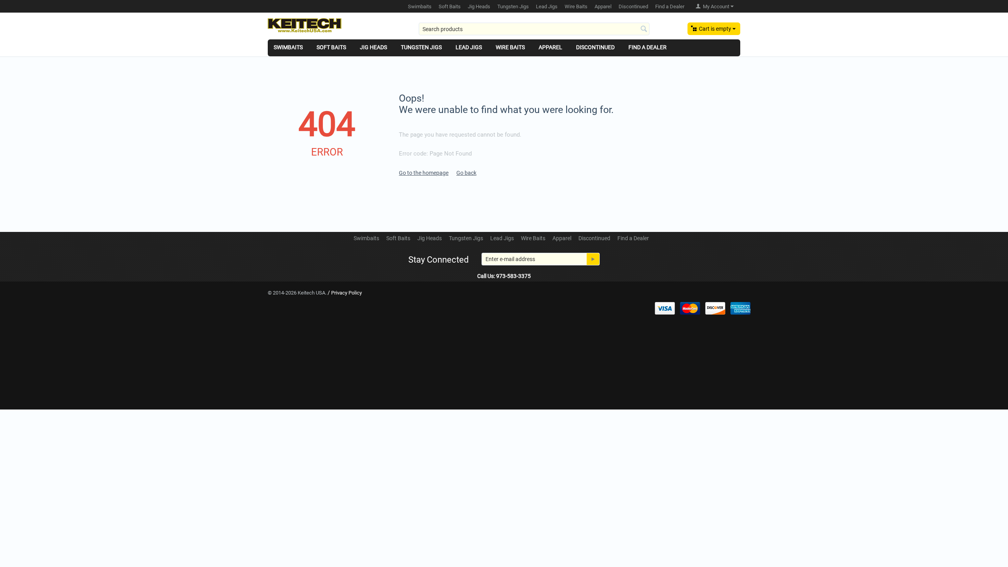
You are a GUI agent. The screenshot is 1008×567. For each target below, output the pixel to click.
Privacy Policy (346, 293)
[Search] (644, 29)
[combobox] (534, 28)
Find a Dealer (669, 6)
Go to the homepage (423, 173)
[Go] (593, 259)
